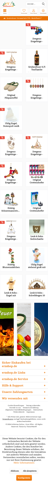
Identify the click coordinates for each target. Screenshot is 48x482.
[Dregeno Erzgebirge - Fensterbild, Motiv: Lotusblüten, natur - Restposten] (11, 142)
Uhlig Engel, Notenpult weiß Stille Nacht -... (11, 124)
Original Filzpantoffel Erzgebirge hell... (11, 96)
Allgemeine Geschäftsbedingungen (18, 410)
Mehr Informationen (24, 462)
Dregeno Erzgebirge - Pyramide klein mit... (37, 153)
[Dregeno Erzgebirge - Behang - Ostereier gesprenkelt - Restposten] (37, 86)
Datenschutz (38, 410)
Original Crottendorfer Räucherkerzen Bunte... (37, 181)
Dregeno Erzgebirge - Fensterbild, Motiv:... (11, 153)
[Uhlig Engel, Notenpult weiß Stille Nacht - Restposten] (11, 114)
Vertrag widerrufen (33, 405)
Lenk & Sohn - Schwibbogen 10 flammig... (37, 294)
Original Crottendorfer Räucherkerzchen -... (37, 209)
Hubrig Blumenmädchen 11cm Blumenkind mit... (11, 265)
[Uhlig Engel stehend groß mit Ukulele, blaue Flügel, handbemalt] (37, 255)
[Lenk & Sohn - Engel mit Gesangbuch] (11, 283)
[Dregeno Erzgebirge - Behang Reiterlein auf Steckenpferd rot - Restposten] (11, 170)
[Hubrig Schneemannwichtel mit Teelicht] (11, 199)
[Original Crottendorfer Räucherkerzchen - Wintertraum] (37, 199)
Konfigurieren (24, 478)
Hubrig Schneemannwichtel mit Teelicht (11, 209)
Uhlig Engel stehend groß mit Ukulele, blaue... (37, 265)
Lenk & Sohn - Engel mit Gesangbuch (11, 294)
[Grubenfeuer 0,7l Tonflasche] (37, 57)
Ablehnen (15, 471)
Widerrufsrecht (19, 412)
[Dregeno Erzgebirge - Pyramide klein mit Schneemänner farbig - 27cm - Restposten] (11, 227)
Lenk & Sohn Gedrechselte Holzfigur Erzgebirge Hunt (37, 237)
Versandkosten (7, 419)
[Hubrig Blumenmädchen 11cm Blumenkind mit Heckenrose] (11, 255)
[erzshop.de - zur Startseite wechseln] (12, 4)
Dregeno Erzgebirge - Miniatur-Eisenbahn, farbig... (36, 40)
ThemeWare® (32, 427)
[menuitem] (43, 11)
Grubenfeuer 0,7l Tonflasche (36, 68)
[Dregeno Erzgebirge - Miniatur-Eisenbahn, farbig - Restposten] (37, 29)
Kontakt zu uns (15, 408)
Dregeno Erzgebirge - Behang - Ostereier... (37, 96)
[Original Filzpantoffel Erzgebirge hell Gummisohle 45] (11, 86)
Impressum (31, 412)
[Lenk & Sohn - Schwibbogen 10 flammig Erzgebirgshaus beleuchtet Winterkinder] (37, 283)
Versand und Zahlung (31, 408)
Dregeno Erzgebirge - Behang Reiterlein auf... (11, 181)
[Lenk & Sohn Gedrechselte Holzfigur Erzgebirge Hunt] (37, 227)
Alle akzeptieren (30, 471)
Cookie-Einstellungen (16, 405)
